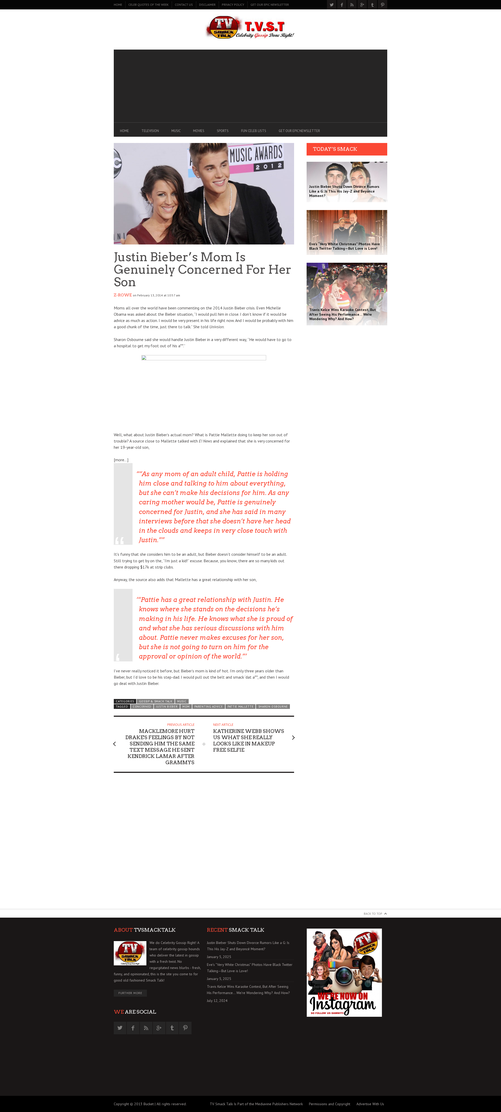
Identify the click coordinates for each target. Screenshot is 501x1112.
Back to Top (373, 914)
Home (118, 5)
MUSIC (176, 131)
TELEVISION (150, 131)
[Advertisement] (250, 86)
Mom (186, 706)
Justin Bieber (166, 706)
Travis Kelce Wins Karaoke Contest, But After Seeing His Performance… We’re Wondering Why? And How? (248, 989)
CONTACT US (184, 5)
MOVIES (198, 131)
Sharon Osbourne (273, 706)
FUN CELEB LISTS (253, 131)
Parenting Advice (208, 706)
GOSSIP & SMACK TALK (155, 701)
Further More (130, 993)
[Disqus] (204, 843)
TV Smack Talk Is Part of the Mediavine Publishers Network (256, 1104)
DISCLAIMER (207, 5)
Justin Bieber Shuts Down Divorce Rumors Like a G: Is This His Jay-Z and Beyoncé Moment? (248, 945)
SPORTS (223, 131)
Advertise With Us (370, 1104)
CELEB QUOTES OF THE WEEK (148, 5)
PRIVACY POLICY (233, 5)
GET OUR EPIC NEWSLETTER (269, 5)
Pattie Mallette (240, 706)
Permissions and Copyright (329, 1104)
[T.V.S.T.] (250, 28)
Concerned (142, 706)
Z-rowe (123, 295)
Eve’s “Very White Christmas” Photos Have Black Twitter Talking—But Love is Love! (250, 967)
